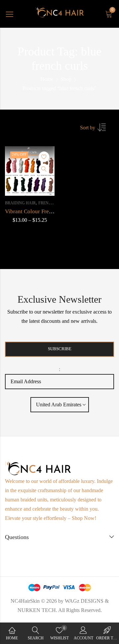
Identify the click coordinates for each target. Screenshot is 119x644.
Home (46, 79)
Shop (65, 79)
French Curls (53, 203)
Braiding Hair (20, 203)
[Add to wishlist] (44, 157)
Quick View (44, 169)
